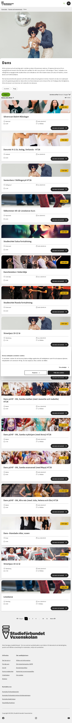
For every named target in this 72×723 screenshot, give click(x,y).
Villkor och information (23, 660)
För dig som (5, 664)
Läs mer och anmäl (58, 128)
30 (43, 618)
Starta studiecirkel (7, 671)
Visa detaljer (63, 367)
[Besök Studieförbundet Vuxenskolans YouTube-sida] (69, 718)
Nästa (52, 618)
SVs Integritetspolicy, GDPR (24, 664)
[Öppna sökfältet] (64, 3)
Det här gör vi (6, 660)
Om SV (4, 668)
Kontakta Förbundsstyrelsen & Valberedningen (16, 695)
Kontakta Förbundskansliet (10, 692)
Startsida (4, 9)
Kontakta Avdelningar (8, 699)
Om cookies (19, 675)
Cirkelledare (5, 675)
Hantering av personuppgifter (25, 671)
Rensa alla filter (6, 98)
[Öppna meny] (69, 3)
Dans (25, 9)
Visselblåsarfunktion (8, 703)
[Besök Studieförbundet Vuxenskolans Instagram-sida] (36, 718)
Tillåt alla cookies (58, 372)
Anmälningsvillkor (21, 668)
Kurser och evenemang (15, 9)
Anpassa (34, 372)
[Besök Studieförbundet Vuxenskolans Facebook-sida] (3, 718)
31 (47, 618)
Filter (6, 94)
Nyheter (4, 679)
